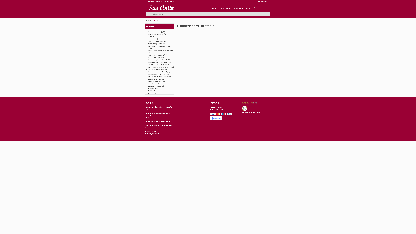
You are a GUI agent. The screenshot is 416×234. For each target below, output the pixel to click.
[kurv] (254, 8)
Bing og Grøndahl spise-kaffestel (160, 46)
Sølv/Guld (151, 84)
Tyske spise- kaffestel (156, 55)
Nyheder (229, 8)
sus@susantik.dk (154, 134)
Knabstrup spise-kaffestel (157, 72)
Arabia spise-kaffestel (156, 69)
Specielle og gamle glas (157, 44)
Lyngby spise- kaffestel (156, 58)
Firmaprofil (238, 8)
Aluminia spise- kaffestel (157, 65)
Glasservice (152, 39)
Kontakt (248, 8)
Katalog (221, 8)
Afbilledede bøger (154, 86)
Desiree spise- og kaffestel (157, 62)
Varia (150, 37)
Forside (213, 8)
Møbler (150, 91)
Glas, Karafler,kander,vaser (158, 41)
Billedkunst (152, 89)
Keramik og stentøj (155, 32)
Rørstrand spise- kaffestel (157, 60)
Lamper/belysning (155, 79)
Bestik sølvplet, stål (155, 81)
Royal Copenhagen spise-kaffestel (160, 51)
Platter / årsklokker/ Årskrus (158, 77)
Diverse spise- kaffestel (156, 74)
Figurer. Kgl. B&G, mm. (156, 34)
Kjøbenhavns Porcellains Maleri (159, 67)
